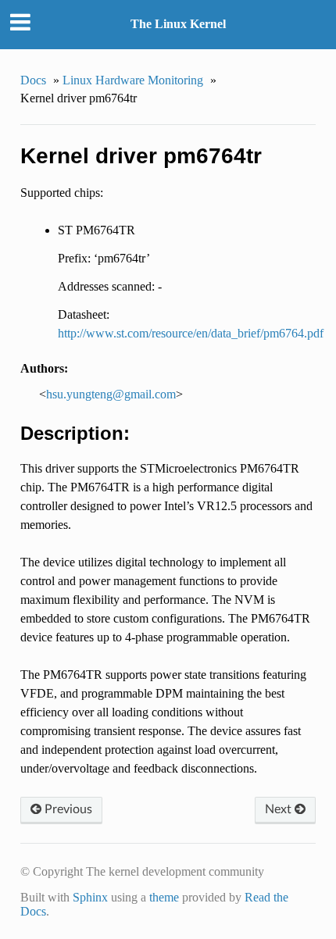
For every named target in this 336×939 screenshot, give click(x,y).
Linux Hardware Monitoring (133, 80)
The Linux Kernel (178, 23)
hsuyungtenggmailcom (111, 394)
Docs (33, 80)
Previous (66, 809)
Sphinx (90, 897)
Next (280, 809)
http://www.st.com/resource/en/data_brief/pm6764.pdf (190, 333)
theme (164, 897)
